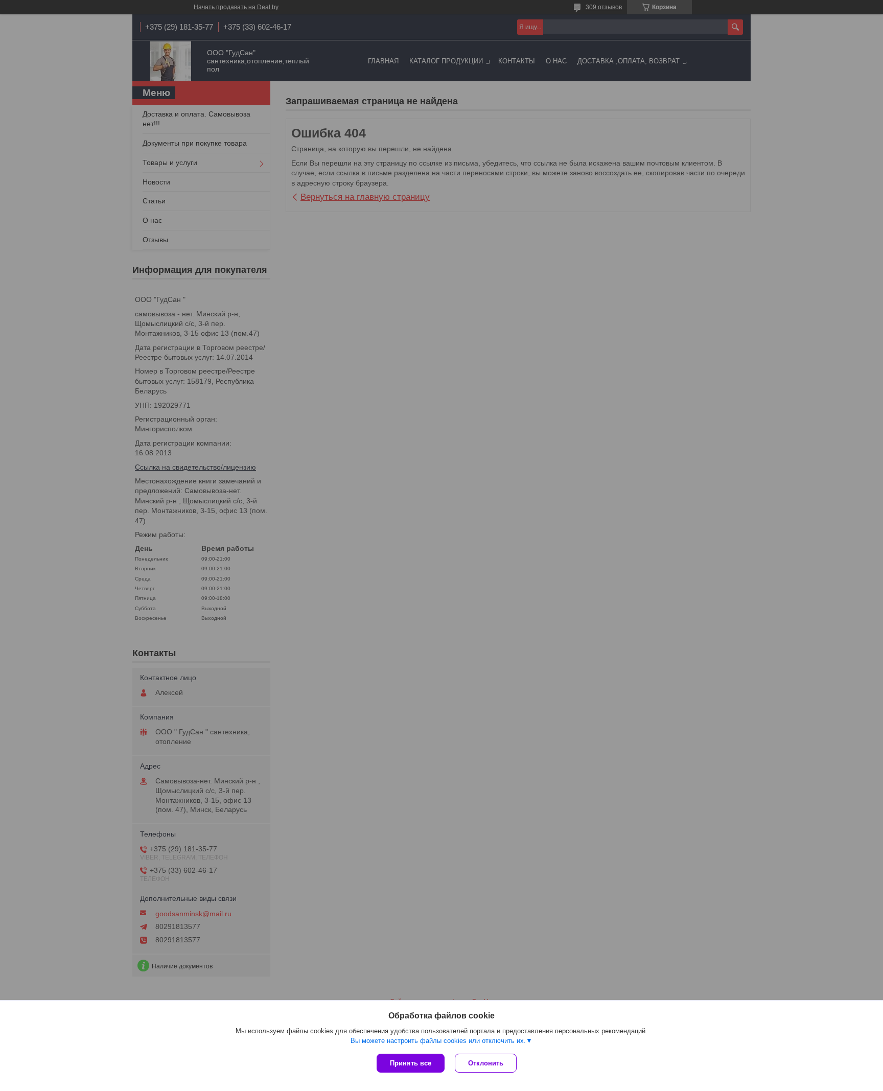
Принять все (410, 1063)
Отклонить (485, 1063)
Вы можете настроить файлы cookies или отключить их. (438, 1040)
